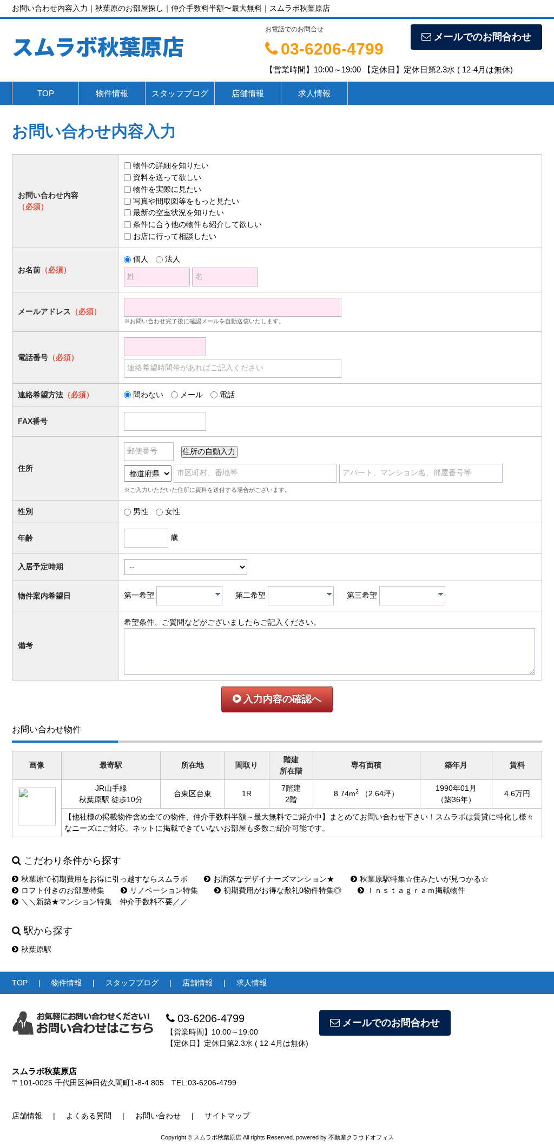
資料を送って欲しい (167, 177)
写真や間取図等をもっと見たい (186, 201)
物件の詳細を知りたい (171, 165)
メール (191, 394)
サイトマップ (227, 1115)
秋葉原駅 (36, 949)
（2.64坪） (380, 793)
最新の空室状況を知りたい (178, 212)
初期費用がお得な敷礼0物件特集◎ (282, 890)
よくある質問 (88, 1115)
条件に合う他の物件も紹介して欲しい (197, 224)
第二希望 (250, 595)
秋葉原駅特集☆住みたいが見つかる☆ (424, 879)
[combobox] (189, 595)
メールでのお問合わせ (482, 36)
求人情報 (314, 93)
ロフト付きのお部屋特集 (62, 890)
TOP (45, 93)
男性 (140, 511)
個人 (140, 259)
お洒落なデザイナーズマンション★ (273, 879)
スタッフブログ (179, 93)
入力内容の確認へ (281, 698)
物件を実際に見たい (167, 189)
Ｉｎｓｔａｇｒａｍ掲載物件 (416, 890)
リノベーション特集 (164, 890)
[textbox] (192, 596)
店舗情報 (248, 93)
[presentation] (218, 594)
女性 (172, 511)
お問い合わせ (158, 1115)
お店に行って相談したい (174, 236)
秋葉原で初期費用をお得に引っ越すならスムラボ (104, 879)
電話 (227, 394)
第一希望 (139, 595)
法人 (172, 259)
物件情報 (112, 93)
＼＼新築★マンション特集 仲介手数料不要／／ (104, 901)
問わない (148, 394)
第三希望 (362, 595)
